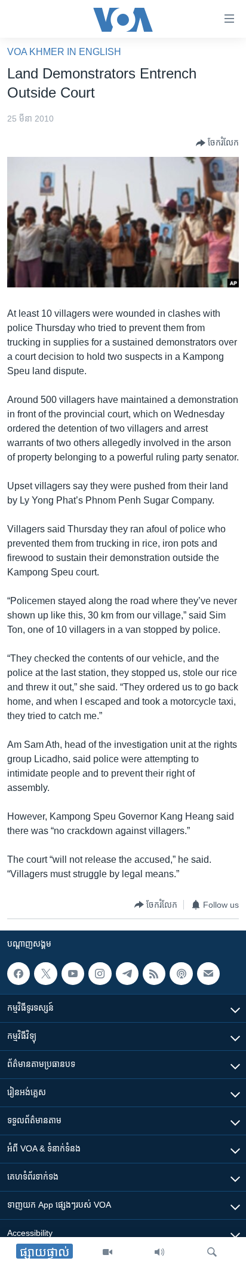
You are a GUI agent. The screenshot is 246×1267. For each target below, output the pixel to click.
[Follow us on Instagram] (99, 973)
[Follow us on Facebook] (18, 973)
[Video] (107, 1252)
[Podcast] (181, 973)
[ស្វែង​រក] (212, 1252)
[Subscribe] (208, 973)
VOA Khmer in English (64, 52)
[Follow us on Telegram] (127, 973)
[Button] (217, 143)
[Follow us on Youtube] (72, 973)
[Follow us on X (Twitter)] (45, 973)
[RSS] (154, 973)
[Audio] (159, 1252)
